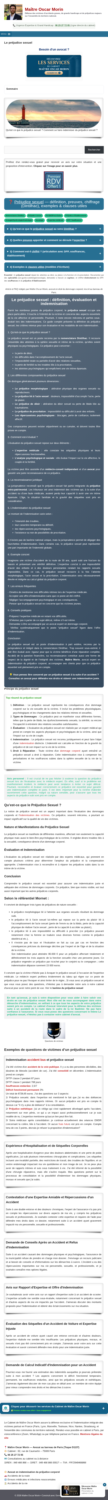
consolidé (63, 1070)
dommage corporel (70, 751)
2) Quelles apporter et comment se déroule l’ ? (48, 240)
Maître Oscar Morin (44, 9)
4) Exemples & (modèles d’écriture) (39, 267)
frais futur (64, 1124)
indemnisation (27, 743)
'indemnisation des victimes (34, 815)
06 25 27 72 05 (62, 25)
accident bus (36, 1059)
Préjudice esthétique (20, 1109)
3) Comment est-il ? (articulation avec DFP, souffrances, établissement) (46, 253)
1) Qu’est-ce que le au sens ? (43, 229)
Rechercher (94, 149)
